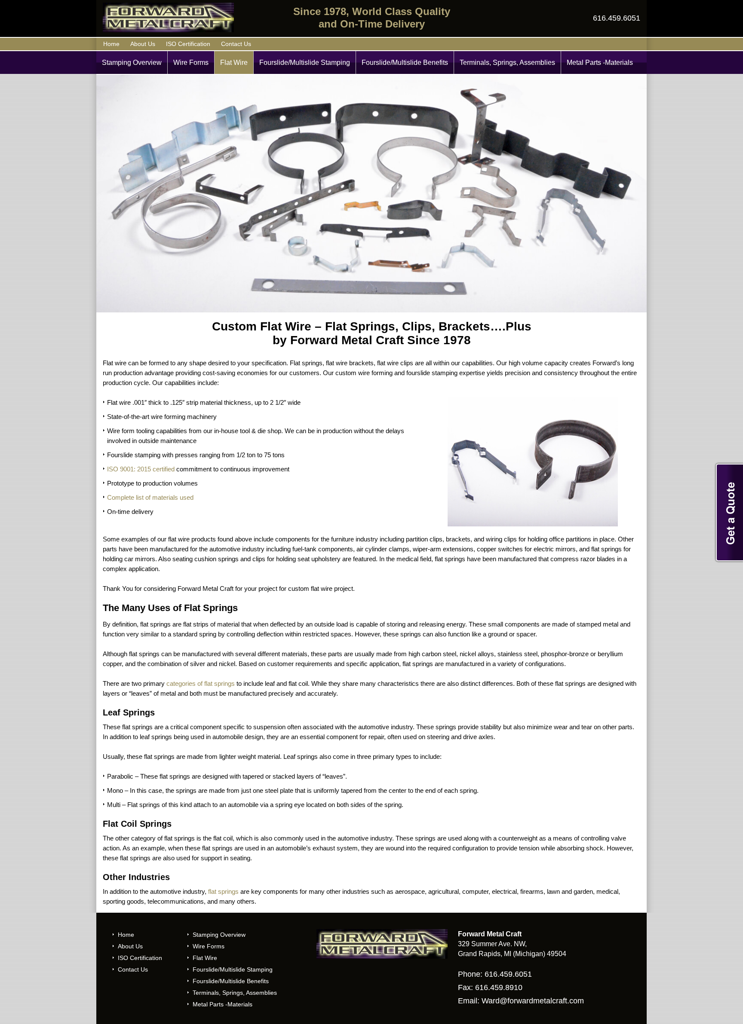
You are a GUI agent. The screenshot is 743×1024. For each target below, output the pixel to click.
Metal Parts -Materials (600, 62)
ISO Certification (188, 43)
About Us (142, 43)
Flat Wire (234, 62)
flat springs (223, 891)
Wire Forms (191, 62)
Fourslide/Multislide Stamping (304, 62)
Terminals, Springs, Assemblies (507, 62)
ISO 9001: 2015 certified (141, 469)
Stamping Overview (132, 62)
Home (111, 43)
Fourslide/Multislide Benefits (405, 62)
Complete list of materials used (150, 497)
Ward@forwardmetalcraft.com (533, 1000)
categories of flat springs (200, 683)
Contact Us (236, 43)
